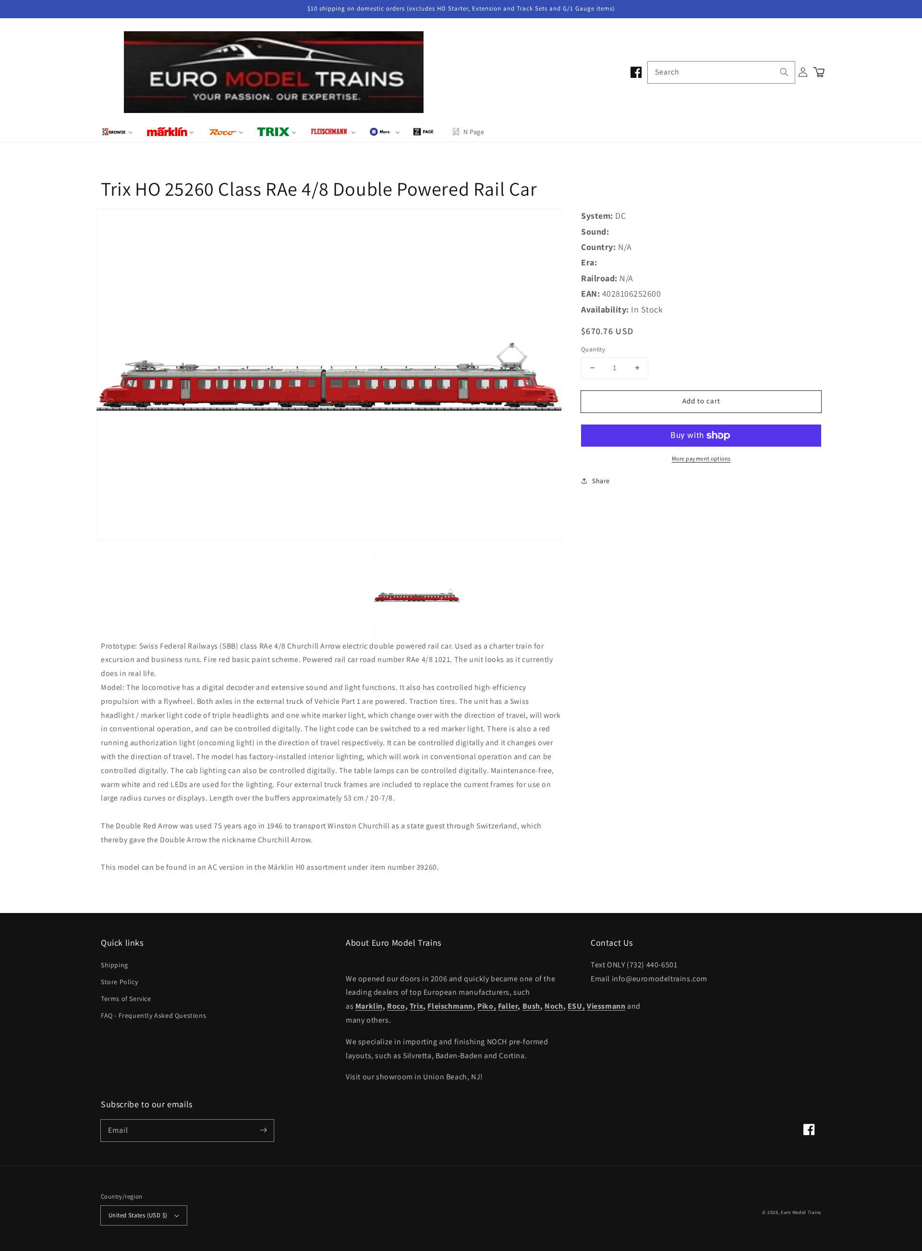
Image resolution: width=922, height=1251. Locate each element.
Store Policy (119, 981)
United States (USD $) (138, 1215)
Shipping (114, 965)
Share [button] (601, 480)
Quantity (593, 349)
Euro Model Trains (801, 1212)
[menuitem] (117, 132)
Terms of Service (126, 998)
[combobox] (721, 72)
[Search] (784, 72)
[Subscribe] (263, 1130)
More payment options (701, 458)
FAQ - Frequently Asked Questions (153, 1015)
